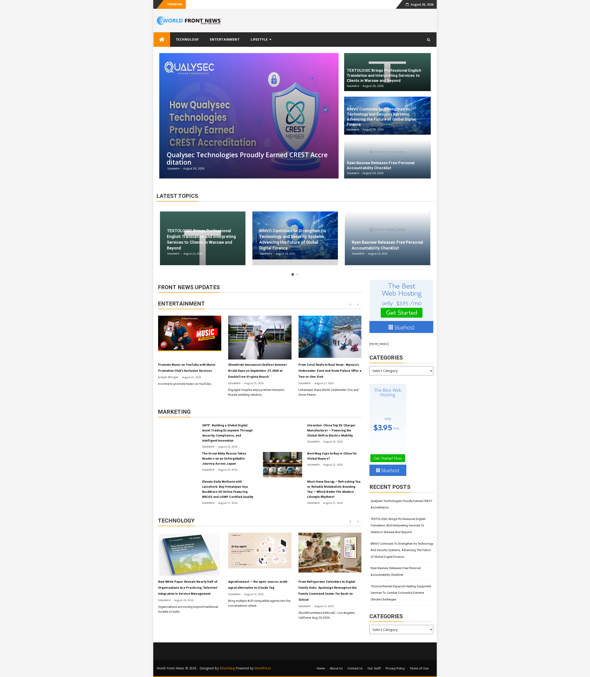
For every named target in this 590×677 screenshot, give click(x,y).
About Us (336, 668)
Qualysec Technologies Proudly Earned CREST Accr (222, 4)
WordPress (262, 668)
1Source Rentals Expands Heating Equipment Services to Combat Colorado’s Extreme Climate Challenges (401, 593)
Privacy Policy (395, 668)
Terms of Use (419, 668)
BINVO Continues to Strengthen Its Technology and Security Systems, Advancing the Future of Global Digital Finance (402, 550)
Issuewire (234, 383)
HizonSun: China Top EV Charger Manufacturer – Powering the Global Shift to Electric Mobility (331, 430)
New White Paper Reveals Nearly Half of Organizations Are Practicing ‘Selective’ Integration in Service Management (188, 587)
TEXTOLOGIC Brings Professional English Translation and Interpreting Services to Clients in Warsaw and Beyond (398, 525)
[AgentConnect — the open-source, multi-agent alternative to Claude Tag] (259, 550)
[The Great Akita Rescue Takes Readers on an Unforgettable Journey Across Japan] (177, 464)
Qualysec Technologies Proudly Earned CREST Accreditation (401, 504)
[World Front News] (161, 39)
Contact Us (355, 668)
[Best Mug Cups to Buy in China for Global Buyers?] (282, 464)
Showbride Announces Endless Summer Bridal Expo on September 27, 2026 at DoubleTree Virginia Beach (257, 370)
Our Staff (374, 668)
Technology (187, 39)
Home (321, 668)
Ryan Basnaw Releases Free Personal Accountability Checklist (396, 571)
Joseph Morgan (168, 377)
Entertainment (225, 39)
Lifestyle (259, 39)
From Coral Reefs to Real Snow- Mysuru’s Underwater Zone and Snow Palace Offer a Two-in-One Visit (330, 370)
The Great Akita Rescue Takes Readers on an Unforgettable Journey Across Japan (224, 458)
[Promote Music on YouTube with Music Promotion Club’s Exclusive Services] (189, 333)
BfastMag (227, 668)
